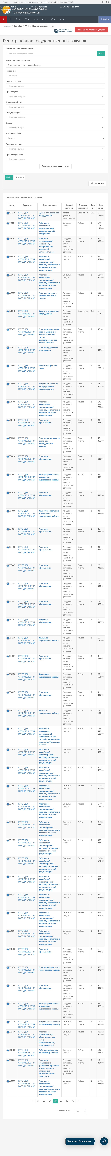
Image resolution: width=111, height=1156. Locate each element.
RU (107, 2)
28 (55, 1101)
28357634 (11, 804)
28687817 (11, 529)
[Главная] (10, 19)
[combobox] (55, 138)
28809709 (11, 402)
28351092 (11, 876)
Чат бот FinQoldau (39, 9)
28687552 (11, 601)
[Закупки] (35, 19)
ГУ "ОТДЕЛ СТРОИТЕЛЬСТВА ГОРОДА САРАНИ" (26, 215)
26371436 (11, 1032)
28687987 (11, 474)
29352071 (11, 275)
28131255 (11, 1003)
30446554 (11, 223)
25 (38, 1101)
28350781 (11, 895)
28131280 (11, 985)
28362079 (11, 749)
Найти (9, 177)
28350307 (11, 931)
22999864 (11, 1060)
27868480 (11, 1050)
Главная (7, 26)
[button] (55, 85)
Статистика (98, 184)
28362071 (11, 767)
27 (50, 1101)
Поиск (100, 53)
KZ (102, 2)
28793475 (11, 420)
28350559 (11, 913)
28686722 (11, 710)
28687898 (11, 511)
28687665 (11, 565)
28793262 (11, 438)
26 (44, 1101)
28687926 (11, 493)
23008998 (11, 366)
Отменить (19, 177)
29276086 (11, 293)
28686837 (11, 692)
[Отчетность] (44, 19)
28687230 (11, 638)
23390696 (11, 384)
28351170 (11, 840)
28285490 (11, 949)
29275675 (11, 311)
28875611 (11, 347)
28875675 (11, 329)
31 (73, 1101)
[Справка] (18, 19)
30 (67, 1101)
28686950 (11, 674)
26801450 (11, 967)
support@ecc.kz (40, 7)
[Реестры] (27, 19)
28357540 (11, 822)
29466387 (11, 238)
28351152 (11, 858)
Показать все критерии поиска (55, 166)
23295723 (11, 729)
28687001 (11, 656)
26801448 (11, 1022)
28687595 (11, 583)
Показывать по (63, 1110)
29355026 (11, 257)
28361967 (11, 786)
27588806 (11, 1081)
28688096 (11, 456)
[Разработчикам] (53, 19)
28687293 (11, 620)
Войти (106, 19)
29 (61, 1101)
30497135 (11, 213)
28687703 (11, 547)
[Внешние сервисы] (62, 19)
